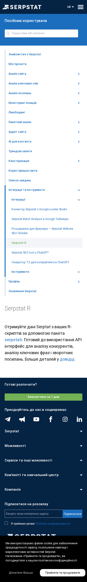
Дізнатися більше (21, 572)
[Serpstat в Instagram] (65, 419)
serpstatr (13, 339)
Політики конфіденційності (52, 523)
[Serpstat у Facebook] (51, 419)
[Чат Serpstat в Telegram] (7, 419)
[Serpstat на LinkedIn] (79, 419)
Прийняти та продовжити (62, 572)
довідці (67, 359)
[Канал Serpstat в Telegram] (36, 419)
